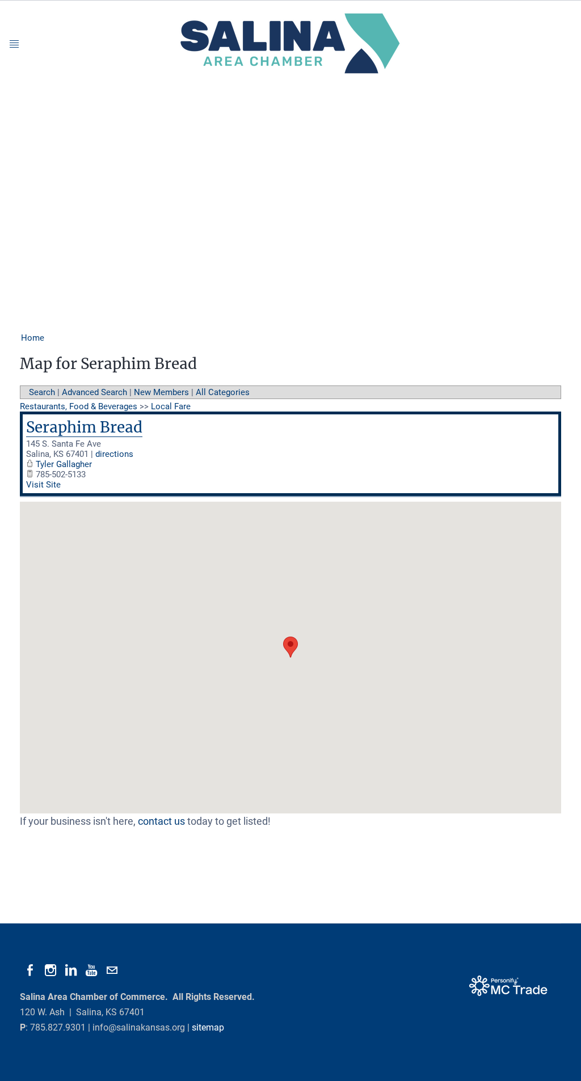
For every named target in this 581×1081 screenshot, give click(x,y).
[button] (290, 647)
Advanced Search (94, 392)
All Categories (223, 392)
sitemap (208, 1027)
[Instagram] (50, 970)
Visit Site (43, 485)
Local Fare (171, 406)
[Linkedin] (71, 970)
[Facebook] (30, 970)
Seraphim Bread (84, 427)
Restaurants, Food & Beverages (78, 406)
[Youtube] (91, 970)
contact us (161, 821)
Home (32, 338)
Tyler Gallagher (64, 464)
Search (42, 392)
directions (114, 454)
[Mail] (111, 970)
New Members (161, 392)
